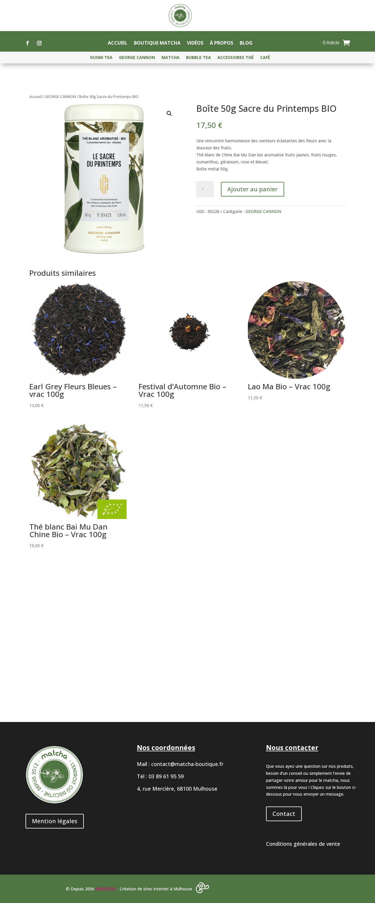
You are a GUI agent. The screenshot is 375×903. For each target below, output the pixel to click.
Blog (246, 43)
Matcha (170, 57)
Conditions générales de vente (303, 843)
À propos (221, 43)
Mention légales (54, 821)
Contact (283, 814)
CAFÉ (265, 57)
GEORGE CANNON (137, 57)
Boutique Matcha (157, 43)
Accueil (117, 43)
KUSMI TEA (101, 57)
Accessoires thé (235, 57)
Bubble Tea (198, 57)
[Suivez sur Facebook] (27, 43)
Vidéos (195, 43)
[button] (169, 113)
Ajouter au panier (252, 189)
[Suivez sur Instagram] (39, 43)
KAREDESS (106, 889)
